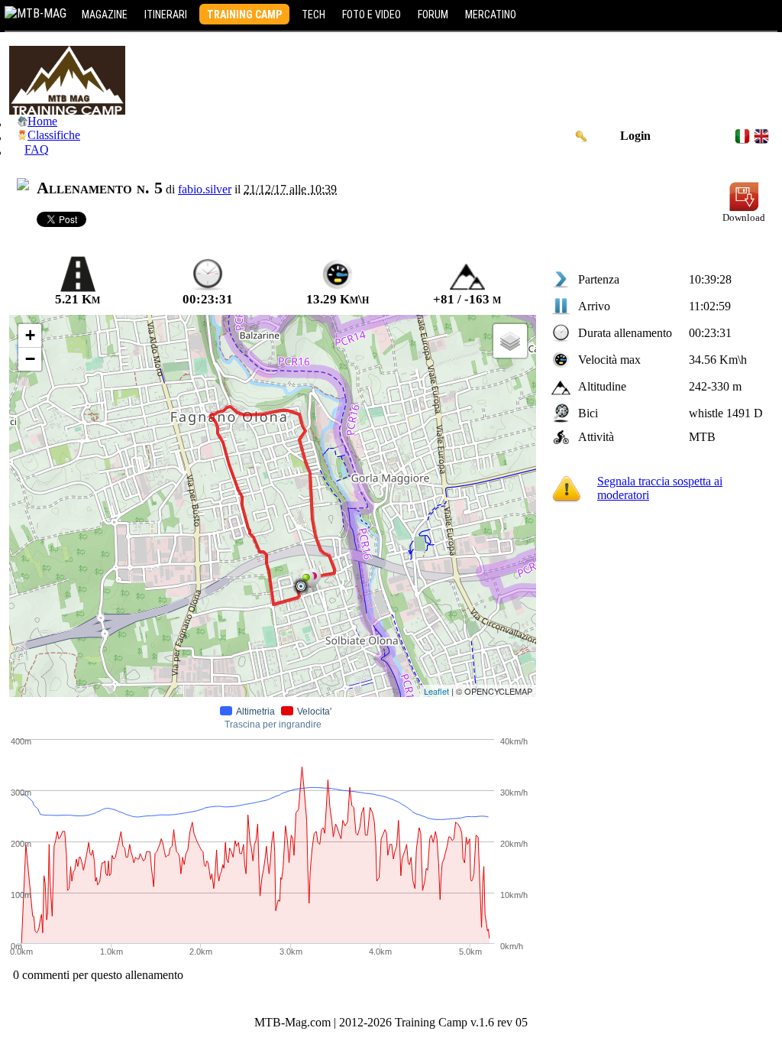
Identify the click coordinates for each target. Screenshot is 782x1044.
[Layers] (510, 341)
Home (42, 121)
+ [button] (30, 335)
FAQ (36, 149)
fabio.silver (204, 189)
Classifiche (53, 134)
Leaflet (436, 691)
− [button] (30, 358)
